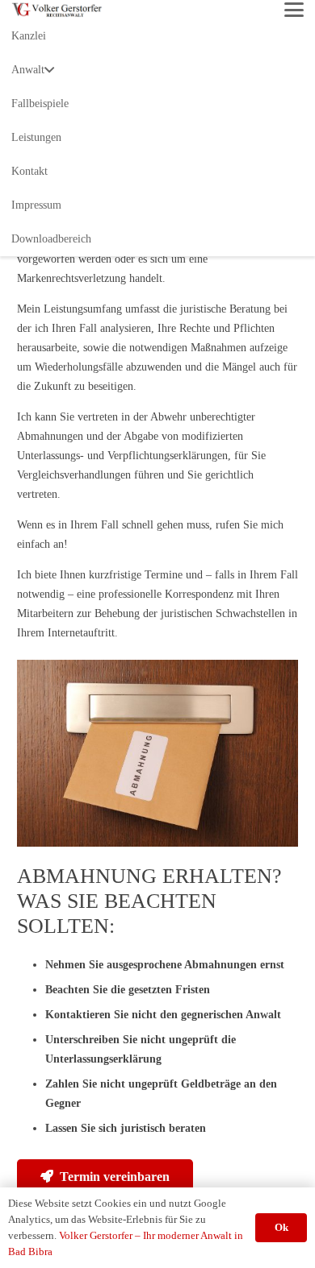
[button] (294, 9)
